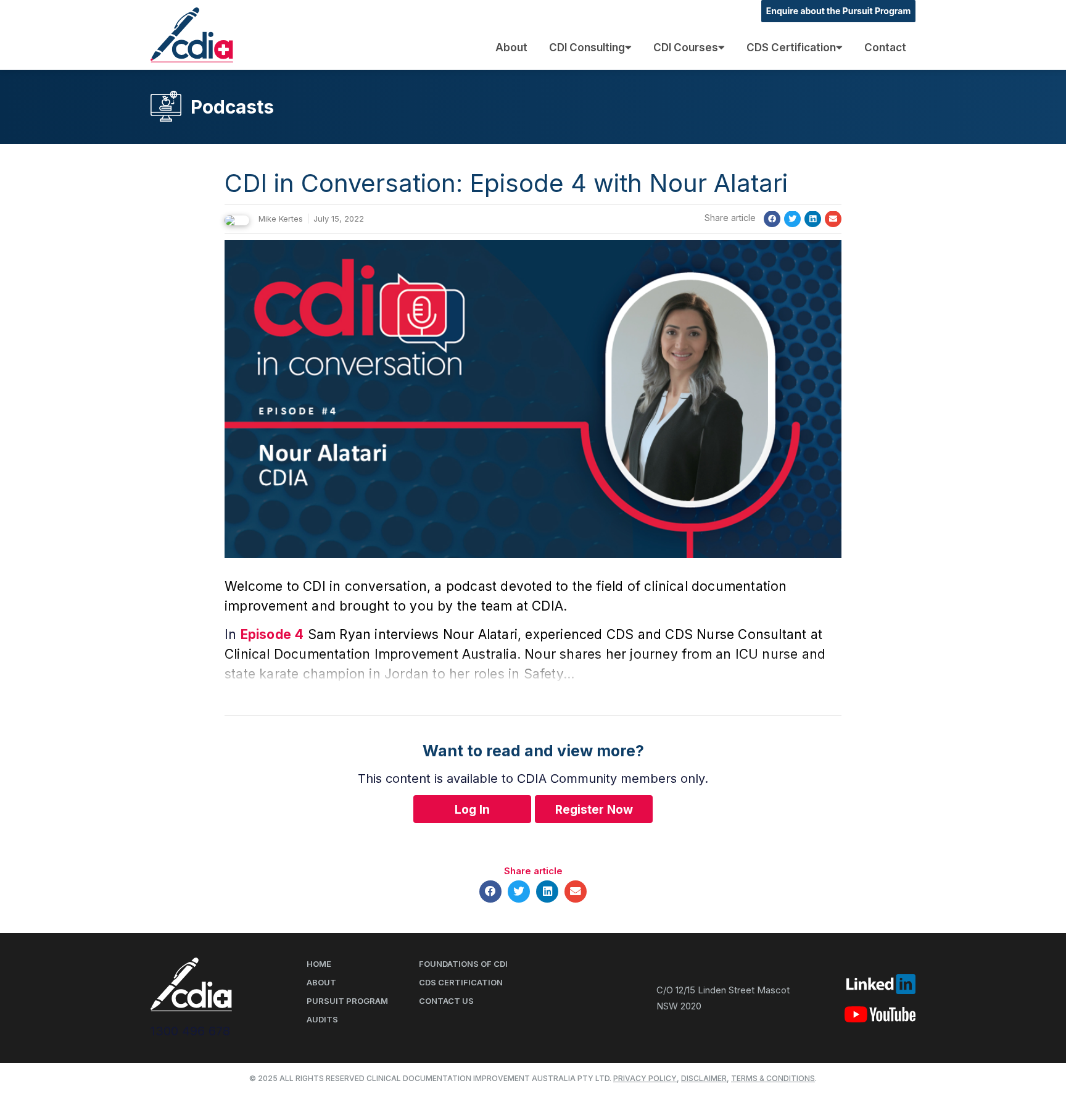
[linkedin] (812, 219)
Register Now (594, 810)
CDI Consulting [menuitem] (587, 47)
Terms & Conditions (773, 1078)
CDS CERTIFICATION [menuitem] (461, 982)
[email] (833, 219)
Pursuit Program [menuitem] (347, 1001)
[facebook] (772, 219)
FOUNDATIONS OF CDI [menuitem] (463, 964)
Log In (472, 810)
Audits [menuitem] (322, 1019)
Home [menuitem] (319, 964)
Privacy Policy (645, 1078)
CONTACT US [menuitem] (446, 1001)
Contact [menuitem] (885, 47)
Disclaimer (704, 1078)
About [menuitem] (511, 47)
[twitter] (792, 219)
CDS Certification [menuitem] (791, 47)
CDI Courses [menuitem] (685, 47)
